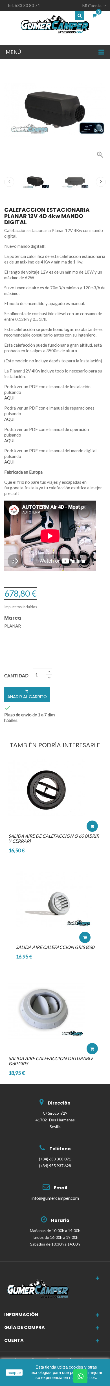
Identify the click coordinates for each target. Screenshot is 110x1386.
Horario (60, 1220)
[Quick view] (92, 809)
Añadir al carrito (27, 696)
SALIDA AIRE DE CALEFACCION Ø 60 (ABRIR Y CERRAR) (53, 838)
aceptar (14, 1372)
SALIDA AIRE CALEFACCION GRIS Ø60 (55, 947)
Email (60, 1188)
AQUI (9, 397)
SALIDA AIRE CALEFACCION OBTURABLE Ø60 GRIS (50, 1061)
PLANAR (12, 625)
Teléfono (60, 1149)
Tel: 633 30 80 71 (23, 5)
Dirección (59, 1103)
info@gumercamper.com (55, 1198)
